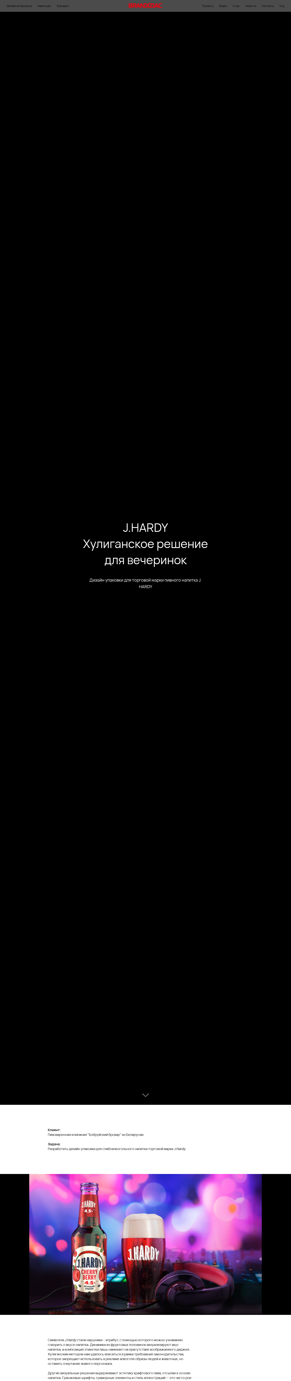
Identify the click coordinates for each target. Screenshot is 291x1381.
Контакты (268, 6)
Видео (223, 6)
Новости (251, 6)
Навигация (44, 6)
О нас (236, 6)
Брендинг (63, 6)
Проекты (207, 6)
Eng (282, 6)
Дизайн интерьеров (19, 6)
